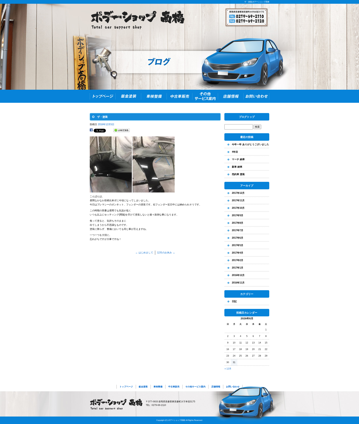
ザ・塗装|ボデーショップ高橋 (256, 2)
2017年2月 (237, 260)
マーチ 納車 (238, 159)
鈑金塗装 (128, 96)
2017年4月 (237, 252)
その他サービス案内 (205, 96)
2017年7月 (237, 230)
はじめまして (144, 252)
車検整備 (154, 96)
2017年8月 (237, 222)
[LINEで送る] (121, 130)
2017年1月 (237, 267)
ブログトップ (247, 116)
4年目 (235, 151)
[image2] (154, 190)
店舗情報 (230, 96)
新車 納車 (237, 166)
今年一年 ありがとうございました (250, 144)
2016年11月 (238, 282)
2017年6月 (237, 237)
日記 (234, 301)
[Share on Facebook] (91, 130)
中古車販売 (179, 96)
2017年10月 (238, 207)
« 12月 (228, 368)
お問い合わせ (256, 96)
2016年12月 (238, 275)
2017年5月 (237, 245)
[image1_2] (111, 190)
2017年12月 (238, 193)
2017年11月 (238, 200)
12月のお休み (166, 252)
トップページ (102, 96)
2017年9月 (237, 215)
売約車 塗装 (238, 174)
